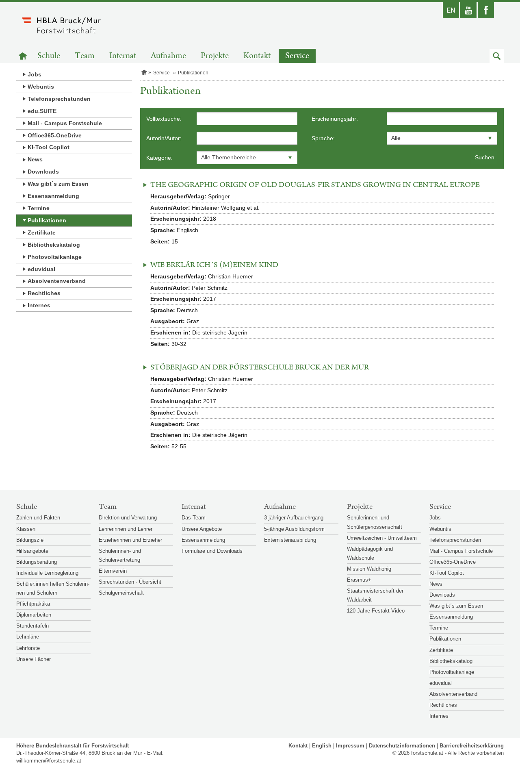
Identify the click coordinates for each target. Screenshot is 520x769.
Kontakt (257, 56)
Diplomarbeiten (33, 615)
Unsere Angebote (202, 529)
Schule (48, 56)
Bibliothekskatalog (54, 244)
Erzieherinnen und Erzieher (130, 540)
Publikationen (47, 220)
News (35, 159)
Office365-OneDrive (55, 135)
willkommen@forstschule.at (48, 761)
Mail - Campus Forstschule (65, 123)
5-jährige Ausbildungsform (294, 529)
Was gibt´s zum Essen (58, 183)
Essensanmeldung (53, 196)
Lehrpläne (27, 637)
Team (85, 56)
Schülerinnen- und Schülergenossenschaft (374, 522)
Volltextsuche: (164, 118)
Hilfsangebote (32, 551)
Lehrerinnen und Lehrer (125, 529)
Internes (39, 305)
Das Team (194, 518)
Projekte (215, 56)
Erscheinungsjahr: (335, 118)
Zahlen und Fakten (38, 518)
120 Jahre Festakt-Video (376, 611)
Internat (122, 56)
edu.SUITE (42, 111)
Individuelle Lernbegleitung (47, 573)
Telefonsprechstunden (59, 99)
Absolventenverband (57, 281)
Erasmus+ (359, 580)
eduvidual (41, 269)
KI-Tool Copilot (48, 147)
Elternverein (113, 571)
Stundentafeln (32, 626)
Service (297, 56)
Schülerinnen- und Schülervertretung (120, 555)
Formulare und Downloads (212, 551)
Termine (39, 208)
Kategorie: (159, 157)
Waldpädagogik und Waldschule (370, 553)
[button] (497, 56)
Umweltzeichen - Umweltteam (382, 538)
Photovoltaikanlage (55, 257)
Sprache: (323, 138)
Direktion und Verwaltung (128, 518)
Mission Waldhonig (369, 569)
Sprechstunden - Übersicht (130, 582)
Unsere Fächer (33, 659)
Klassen (25, 529)
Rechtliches (44, 293)
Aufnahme (168, 56)
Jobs (34, 74)
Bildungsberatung (36, 562)
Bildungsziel (30, 540)
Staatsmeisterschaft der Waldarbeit (375, 595)
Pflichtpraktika (33, 604)
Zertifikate (42, 232)
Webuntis (41, 86)
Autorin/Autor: (164, 138)
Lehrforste (28, 648)
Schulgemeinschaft (121, 593)
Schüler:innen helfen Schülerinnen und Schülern (52, 588)
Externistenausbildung (290, 540)
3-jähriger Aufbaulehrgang (293, 518)
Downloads (43, 171)
